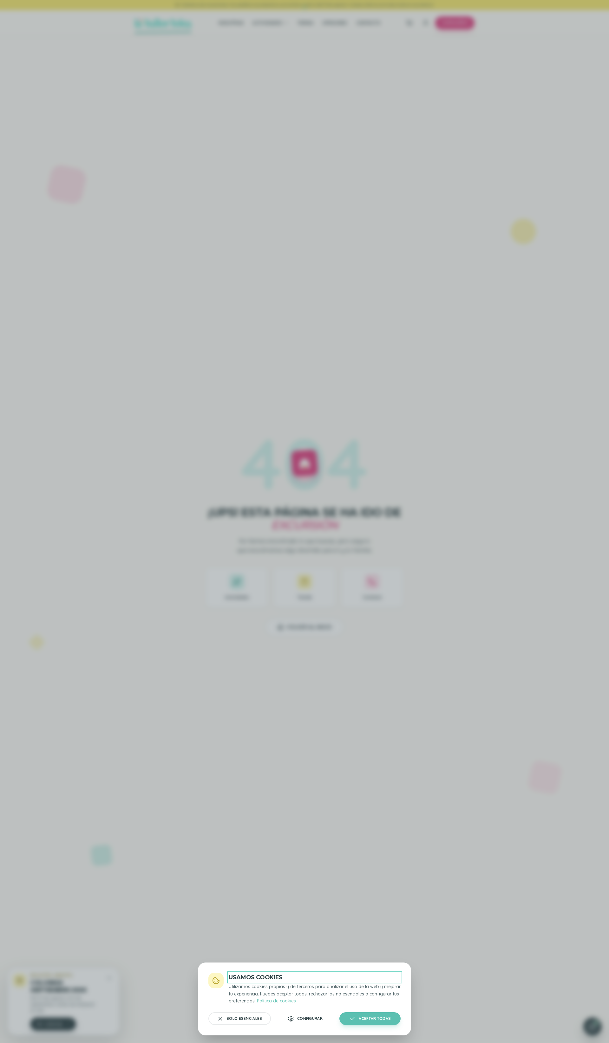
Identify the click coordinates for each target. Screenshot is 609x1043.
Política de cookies (276, 1001)
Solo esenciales (244, 1018)
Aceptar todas (375, 1018)
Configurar (310, 1018)
